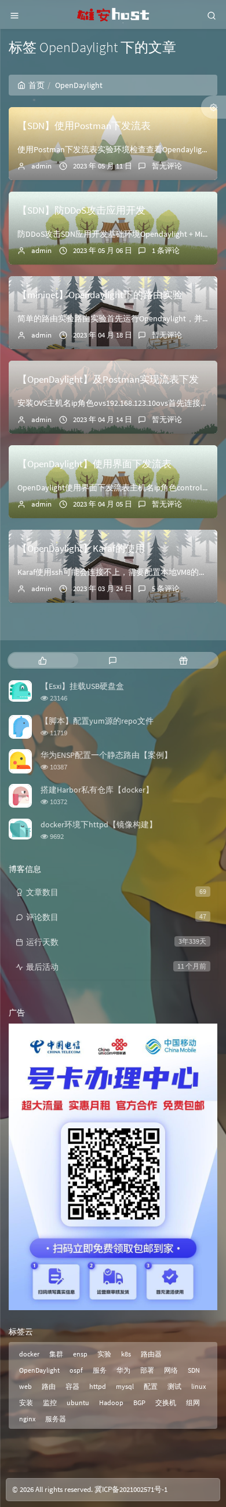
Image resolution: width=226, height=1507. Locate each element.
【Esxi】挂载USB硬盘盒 (82, 686)
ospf (76, 1370)
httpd (97, 1386)
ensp (80, 1354)
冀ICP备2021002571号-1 (130, 1489)
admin (41, 166)
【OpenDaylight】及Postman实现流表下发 (108, 379)
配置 (151, 1386)
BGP (139, 1402)
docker (29, 1354)
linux (198, 1386)
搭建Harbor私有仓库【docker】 (97, 789)
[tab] (43, 660)
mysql (125, 1386)
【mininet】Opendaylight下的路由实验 (100, 294)
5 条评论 (166, 588)
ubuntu (78, 1402)
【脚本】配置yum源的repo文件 (97, 721)
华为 (123, 1370)
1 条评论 (166, 250)
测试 (174, 1386)
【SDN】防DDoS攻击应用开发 (81, 210)
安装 (26, 1402)
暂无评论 (167, 166)
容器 (72, 1386)
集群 (56, 1354)
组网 (193, 1402)
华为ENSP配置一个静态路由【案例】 (106, 755)
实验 (104, 1354)
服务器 (55, 1418)
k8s (126, 1354)
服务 (100, 1370)
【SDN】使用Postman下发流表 (84, 125)
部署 (147, 1370)
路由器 (151, 1354)
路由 (49, 1386)
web (25, 1386)
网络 (171, 1370)
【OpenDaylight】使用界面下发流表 (94, 463)
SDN (194, 1370)
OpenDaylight (39, 1370)
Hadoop (111, 1402)
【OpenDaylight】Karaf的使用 (81, 548)
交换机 (165, 1402)
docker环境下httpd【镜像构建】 (99, 824)
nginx (27, 1418)
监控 (50, 1402)
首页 (36, 85)
